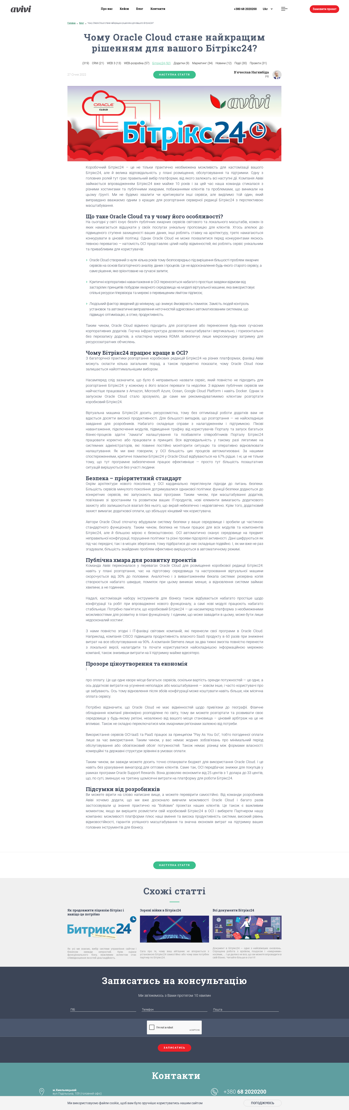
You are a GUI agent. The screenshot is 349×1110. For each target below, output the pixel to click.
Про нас (107, 9)
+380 (245, 1092)
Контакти (158, 9)
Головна (71, 23)
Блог (139, 9)
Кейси (124, 9)
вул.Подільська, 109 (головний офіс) (77, 1091)
